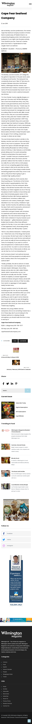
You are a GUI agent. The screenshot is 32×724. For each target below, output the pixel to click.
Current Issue (6, 396)
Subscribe (6, 691)
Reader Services (7, 703)
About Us (5, 698)
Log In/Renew (20, 416)
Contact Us (6, 706)
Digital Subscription (22, 407)
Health (5, 667)
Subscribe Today (21, 403)
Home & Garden (7, 669)
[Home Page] (8, 2)
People (5, 672)
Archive (5, 689)
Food (15, 341)
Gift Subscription (21, 411)
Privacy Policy (6, 701)
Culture (5, 662)
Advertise (5, 696)
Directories (6, 694)
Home (4, 686)
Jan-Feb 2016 (23, 341)
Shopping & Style (7, 674)
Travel (4, 676)
